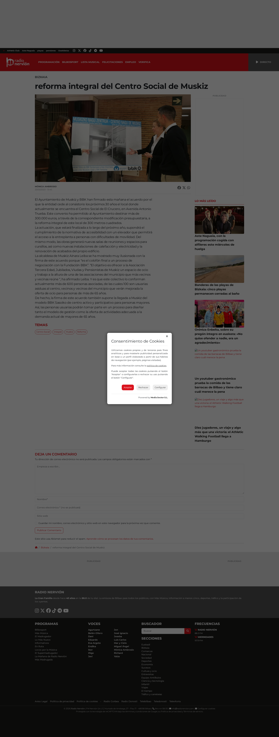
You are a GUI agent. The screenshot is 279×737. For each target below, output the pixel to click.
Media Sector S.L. (159, 397)
